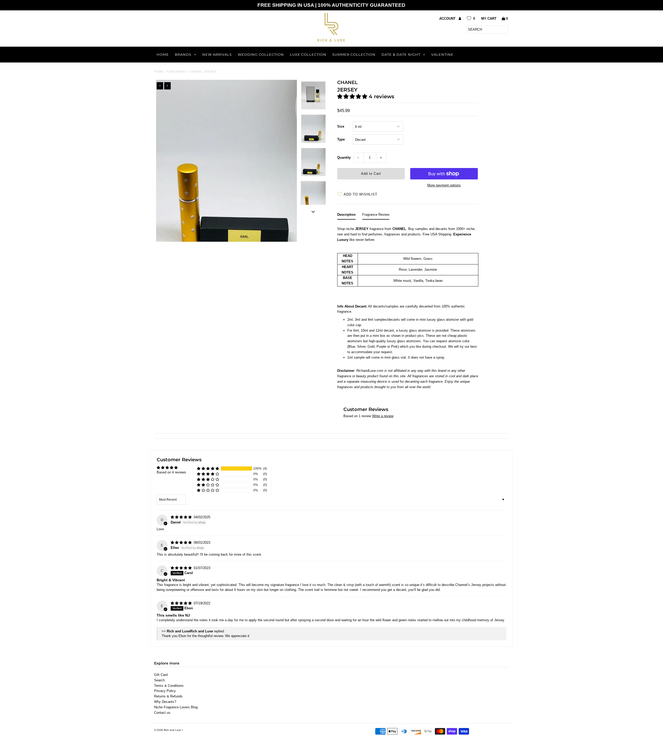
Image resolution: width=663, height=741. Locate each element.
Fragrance (177, 71)
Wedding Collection (261, 54)
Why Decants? (165, 702)
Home (163, 54)
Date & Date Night (400, 54)
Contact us (162, 713)
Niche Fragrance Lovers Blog (176, 707)
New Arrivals (217, 54)
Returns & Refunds (168, 696)
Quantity (344, 157)
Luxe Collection (308, 54)
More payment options (444, 185)
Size (340, 126)
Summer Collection (354, 54)
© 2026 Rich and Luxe (167, 730)
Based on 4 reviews (171, 472)
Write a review (382, 416)
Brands (183, 54)
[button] (353, 96)
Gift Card (161, 675)
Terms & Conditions (169, 686)
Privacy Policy (165, 691)
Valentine (442, 54)
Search (159, 680)
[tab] (346, 216)
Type (341, 139)
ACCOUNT (448, 18)
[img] (182, 517)
